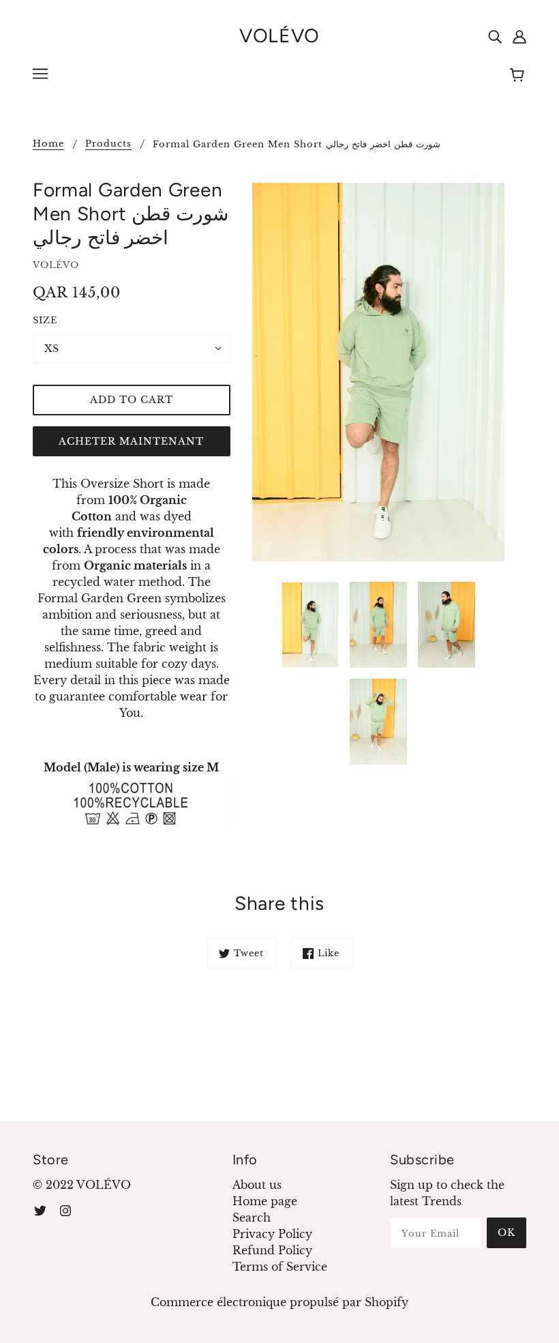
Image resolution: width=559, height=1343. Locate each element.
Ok (506, 1232)
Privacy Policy (272, 1234)
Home (48, 144)
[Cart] (519, 76)
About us (257, 1185)
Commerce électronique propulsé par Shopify (279, 1302)
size (45, 320)
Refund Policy (272, 1250)
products (108, 144)
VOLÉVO (279, 35)
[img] (495, 35)
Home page (264, 1201)
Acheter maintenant (131, 441)
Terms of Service (279, 1266)
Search (251, 1217)
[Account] (519, 35)
